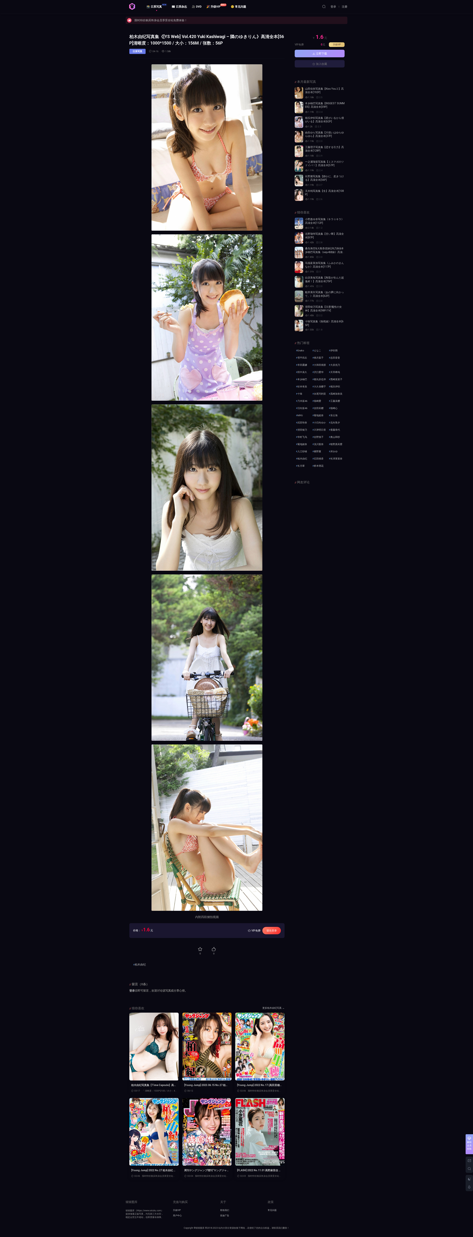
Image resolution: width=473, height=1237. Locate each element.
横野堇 (317, 451)
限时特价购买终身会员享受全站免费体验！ (161, 20)
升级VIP (337, 44)
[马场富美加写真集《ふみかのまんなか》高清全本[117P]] (299, 267)
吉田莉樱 (319, 408)
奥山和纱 (335, 437)
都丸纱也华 (320, 379)
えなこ (317, 350)
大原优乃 (335, 365)
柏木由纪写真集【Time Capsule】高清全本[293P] (153, 1085)
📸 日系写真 (156, 6)
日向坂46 (302, 408)
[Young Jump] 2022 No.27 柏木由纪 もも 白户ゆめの (153, 1170)
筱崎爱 (317, 401)
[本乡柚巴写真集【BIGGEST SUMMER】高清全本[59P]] (299, 107)
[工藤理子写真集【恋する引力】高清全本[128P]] (299, 151)
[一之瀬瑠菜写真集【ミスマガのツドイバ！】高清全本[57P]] (299, 166)
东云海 (334, 415)
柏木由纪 (140, 964)
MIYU (300, 415)
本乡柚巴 (302, 379)
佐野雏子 (319, 437)
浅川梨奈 (319, 444)
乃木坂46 (302, 401)
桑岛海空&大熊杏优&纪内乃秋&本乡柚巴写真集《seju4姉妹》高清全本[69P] (324, 252)
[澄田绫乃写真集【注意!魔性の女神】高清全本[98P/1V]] (299, 311)
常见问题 (272, 1210)
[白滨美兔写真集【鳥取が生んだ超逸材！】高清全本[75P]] (299, 282)
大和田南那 (320, 365)
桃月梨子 (319, 357)
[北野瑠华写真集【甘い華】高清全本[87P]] (299, 238)
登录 (132, 990)
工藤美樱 (335, 401)
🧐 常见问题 (238, 6)
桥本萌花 (319, 465)
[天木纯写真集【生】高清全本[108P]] (299, 195)
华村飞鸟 (302, 437)
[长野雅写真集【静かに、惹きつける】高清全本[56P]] (299, 180)
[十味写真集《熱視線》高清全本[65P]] (299, 325)
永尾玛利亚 (320, 393)
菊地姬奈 (302, 444)
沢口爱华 (319, 372)
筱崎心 (334, 408)
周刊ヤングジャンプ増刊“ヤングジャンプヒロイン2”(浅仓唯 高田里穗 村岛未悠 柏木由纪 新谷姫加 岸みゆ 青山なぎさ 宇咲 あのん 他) (206, 1170)
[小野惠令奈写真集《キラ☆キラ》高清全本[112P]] (299, 223)
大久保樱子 (320, 386)
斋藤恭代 (335, 429)
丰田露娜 (302, 365)
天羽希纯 (335, 372)
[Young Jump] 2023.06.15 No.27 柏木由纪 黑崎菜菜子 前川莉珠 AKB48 (206, 1085)
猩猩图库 (132, 6)
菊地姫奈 (319, 415)
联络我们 (224, 1210)
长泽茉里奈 (336, 458)
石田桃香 (319, 458)
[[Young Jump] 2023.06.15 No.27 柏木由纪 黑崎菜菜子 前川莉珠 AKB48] (207, 1046)
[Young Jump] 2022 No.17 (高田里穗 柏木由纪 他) (258, 1085)
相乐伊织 (335, 386)
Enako (300, 350)
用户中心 (177, 1215)
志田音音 (335, 357)
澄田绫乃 (302, 429)
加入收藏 (321, 64)
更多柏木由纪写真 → (273, 1008)
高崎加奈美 (336, 393)
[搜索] (324, 6)
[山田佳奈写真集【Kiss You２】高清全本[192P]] (299, 93)
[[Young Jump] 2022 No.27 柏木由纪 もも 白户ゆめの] (154, 1132)
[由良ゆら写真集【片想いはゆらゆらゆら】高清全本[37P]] (299, 136)
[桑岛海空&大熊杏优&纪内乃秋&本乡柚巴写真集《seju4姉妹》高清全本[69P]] (299, 252)
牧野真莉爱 (336, 444)
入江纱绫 (302, 451)
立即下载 (321, 53)
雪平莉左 (302, 357)
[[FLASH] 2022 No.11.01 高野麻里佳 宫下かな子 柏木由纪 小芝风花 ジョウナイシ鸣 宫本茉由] (260, 1132)
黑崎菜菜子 (336, 379)
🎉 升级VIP (216, 6)
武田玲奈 (302, 422)
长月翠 (301, 465)
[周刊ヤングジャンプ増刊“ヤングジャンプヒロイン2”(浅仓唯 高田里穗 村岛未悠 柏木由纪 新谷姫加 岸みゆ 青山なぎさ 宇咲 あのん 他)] (207, 1132)
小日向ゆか (320, 422)
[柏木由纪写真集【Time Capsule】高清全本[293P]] (154, 1046)
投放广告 (224, 1215)
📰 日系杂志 (179, 6)
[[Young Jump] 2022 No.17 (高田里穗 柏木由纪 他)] (260, 1046)
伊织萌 (334, 350)
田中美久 (302, 372)
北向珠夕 (335, 422)
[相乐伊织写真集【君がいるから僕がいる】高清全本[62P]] (299, 122)
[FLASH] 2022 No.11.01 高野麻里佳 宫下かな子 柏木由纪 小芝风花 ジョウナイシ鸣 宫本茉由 (259, 1170)
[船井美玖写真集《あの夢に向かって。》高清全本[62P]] (299, 296)
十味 (299, 393)
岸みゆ (334, 451)
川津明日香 (320, 429)
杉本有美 (302, 386)
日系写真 (137, 51)
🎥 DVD (197, 6)
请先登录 (271, 930)
